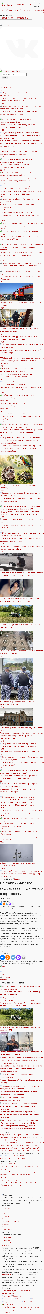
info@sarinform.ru (21, 1159)
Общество (18, 879)
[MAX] (10, 903)
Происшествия (8, 1211)
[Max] (18, 71)
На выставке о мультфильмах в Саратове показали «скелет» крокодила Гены (22, 1140)
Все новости (5, 87)
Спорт (4, 1227)
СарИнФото (7, 1230)
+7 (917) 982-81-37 (22, 18)
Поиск (5, 78)
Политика (6, 1216)
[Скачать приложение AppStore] (8, 21)
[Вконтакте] (22, 48)
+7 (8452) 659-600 (7, 18)
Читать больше (33, 1151)
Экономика (6, 1219)
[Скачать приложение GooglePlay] (24, 21)
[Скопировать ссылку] (12, 903)
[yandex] (11, 1302)
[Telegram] (4, 25)
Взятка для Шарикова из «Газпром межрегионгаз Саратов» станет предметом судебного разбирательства (22, 1145)
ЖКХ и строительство (11, 1221)
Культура (5, 1224)
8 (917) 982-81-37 (20, 1156)
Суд (3, 1214)
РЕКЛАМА (6, 1245)
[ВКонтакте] (1, 903)
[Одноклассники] (8, 71)
